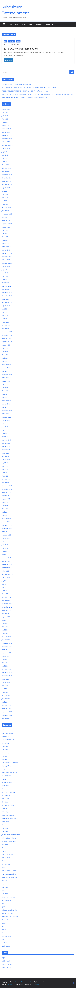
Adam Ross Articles (8, 733)
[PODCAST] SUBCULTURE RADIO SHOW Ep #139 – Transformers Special (25, 91)
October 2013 (6, 610)
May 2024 (5, 198)
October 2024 (6, 181)
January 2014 (6, 600)
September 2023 (7, 224)
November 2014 (7, 568)
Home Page (5, 822)
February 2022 (6, 286)
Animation (5, 746)
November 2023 (7, 217)
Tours (3, 926)
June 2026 (5, 116)
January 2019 (6, 404)
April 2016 (5, 512)
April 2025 (5, 161)
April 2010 (5, 702)
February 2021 (6, 325)
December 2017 (7, 446)
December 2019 (7, 371)
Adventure (5, 736)
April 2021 (5, 319)
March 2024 (5, 204)
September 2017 (7, 456)
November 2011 (7, 676)
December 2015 (7, 525)
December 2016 (7, 486)
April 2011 (5, 689)
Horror (4, 825)
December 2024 (7, 175)
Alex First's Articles (8, 740)
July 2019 (5, 384)
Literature (5, 844)
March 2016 (5, 515)
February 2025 (6, 168)
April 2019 (5, 394)
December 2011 (7, 672)
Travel (4, 930)
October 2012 (6, 650)
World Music (6, 946)
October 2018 (6, 414)
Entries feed (6, 961)
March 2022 (5, 283)
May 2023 (5, 237)
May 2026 (5, 119)
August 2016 (6, 499)
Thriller (4, 923)
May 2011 (5, 686)
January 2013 (6, 640)
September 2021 (7, 302)
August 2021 (6, 306)
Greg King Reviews (8, 815)
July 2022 (5, 270)
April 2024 (5, 201)
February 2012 (6, 669)
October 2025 (6, 142)
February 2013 (6, 636)
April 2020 (5, 358)
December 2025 (7, 135)
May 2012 (5, 663)
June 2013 (5, 623)
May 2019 (5, 391)
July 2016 (5, 502)
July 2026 (5, 112)
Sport (3, 903)
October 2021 (6, 299)
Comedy (4, 756)
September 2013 (7, 613)
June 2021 (5, 312)
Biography (5, 749)
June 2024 (5, 194)
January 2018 (6, 443)
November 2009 (7, 705)
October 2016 (6, 492)
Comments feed (7, 964)
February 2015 (6, 558)
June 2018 (5, 427)
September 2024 (7, 184)
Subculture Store (7, 913)
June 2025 (5, 155)
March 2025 (5, 165)
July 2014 (5, 581)
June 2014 (5, 584)
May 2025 (5, 158)
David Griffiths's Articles (9, 772)
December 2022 (7, 253)
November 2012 (7, 646)
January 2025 (6, 171)
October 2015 (6, 532)
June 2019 (5, 387)
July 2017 (5, 463)
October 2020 (6, 338)
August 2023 (6, 227)
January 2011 (6, 699)
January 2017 (6, 482)
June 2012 (5, 659)
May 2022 (5, 276)
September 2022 (7, 263)
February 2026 (6, 129)
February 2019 (6, 401)
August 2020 (6, 345)
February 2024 (6, 207)
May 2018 (5, 430)
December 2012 (7, 643)
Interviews (5, 828)
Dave (19, 45)
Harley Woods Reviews (9, 818)
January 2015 (6, 561)
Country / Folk (6, 766)
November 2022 (7, 256)
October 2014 (6, 571)
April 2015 (5, 551)
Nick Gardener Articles (9, 871)
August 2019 (6, 381)
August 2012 (6, 656)
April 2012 (5, 666)
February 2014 (6, 597)
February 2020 (6, 365)
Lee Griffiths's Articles (9, 841)
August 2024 (6, 188)
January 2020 (6, 368)
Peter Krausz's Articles (9, 874)
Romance (5, 894)
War (3, 939)
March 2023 (5, 243)
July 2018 (5, 424)
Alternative (5, 743)
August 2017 (6, 460)
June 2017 (5, 466)
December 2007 (7, 715)
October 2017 (6, 453)
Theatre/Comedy (7, 920)
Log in (4, 958)
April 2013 (5, 630)
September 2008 (7, 712)
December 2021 (7, 293)
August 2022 (6, 266)
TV (2, 933)
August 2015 (6, 538)
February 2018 (6, 440)
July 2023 (5, 230)
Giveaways (5, 812)
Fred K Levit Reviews (8, 805)
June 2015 (5, 545)
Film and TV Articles (8, 792)
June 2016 (5, 505)
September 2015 (7, 535)
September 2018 (7, 417)
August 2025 (6, 148)
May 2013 (5, 627)
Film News (11, 41)
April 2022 (5, 279)
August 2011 (6, 682)
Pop (3, 884)
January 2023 (6, 250)
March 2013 (5, 633)
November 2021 (7, 296)
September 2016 (7, 496)
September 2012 (7, 653)
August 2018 (6, 420)
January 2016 (6, 522)
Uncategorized (6, 936)
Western (4, 943)
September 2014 (7, 574)
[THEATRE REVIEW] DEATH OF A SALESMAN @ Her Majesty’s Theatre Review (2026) (29, 88)
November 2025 (7, 139)
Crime (4, 769)
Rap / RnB (5, 887)
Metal (3, 848)
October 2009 (6, 708)
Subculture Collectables (9, 910)
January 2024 (6, 211)
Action (4, 730)
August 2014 (6, 577)
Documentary (6, 776)
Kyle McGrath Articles (9, 838)
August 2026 (6, 109)
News (31, 24)
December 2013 (7, 604)
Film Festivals (6, 795)
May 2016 (5, 509)
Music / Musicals (7, 854)
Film (17, 24)
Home (10, 24)
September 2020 (7, 342)
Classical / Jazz (6, 753)
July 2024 (5, 191)
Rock (3, 890)
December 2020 (7, 332)
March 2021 (5, 322)
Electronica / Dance (8, 782)
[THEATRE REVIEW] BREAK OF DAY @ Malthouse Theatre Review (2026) (25, 97)
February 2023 (6, 247)
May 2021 (5, 315)
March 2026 (5, 125)
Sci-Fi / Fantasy (6, 900)
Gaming (4, 808)
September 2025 (7, 145)
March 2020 (5, 361)
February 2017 (6, 479)
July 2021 (5, 309)
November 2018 (7, 410)
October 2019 (6, 378)
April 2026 (5, 122)
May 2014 (5, 587)
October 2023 (6, 220)
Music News (6, 861)
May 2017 (5, 469)
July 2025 (5, 152)
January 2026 (6, 132)
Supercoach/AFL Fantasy (10, 917)
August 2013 (6, 617)
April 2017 (5, 473)
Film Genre (5, 799)
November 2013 (7, 607)
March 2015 (5, 555)
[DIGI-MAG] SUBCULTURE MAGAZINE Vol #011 (17, 84)
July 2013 (5, 620)
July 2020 (5, 348)
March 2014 (5, 594)
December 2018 (7, 407)
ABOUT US (49, 24)
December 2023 (7, 214)
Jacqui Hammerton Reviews (11, 835)
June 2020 (5, 351)
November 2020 (7, 335)
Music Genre (6, 858)
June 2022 (5, 273)
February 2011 (6, 695)
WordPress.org (6, 967)
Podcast (39, 24)
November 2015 (7, 528)
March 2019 (5, 397)
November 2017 (7, 450)
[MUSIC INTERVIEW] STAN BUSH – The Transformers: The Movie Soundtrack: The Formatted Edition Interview (38, 94)
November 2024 (7, 178)
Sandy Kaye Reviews (8, 897)
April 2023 (5, 240)
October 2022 (6, 260)
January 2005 (6, 718)
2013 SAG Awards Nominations (21, 48)
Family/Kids (5, 786)
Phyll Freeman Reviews (9, 877)
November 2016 (7, 489)
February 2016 (6, 519)
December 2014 (7, 564)
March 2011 (5, 692)
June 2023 (5, 234)
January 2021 (6, 329)
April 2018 (5, 433)
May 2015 (5, 548)
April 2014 (5, 591)
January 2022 (6, 289)
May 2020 (5, 355)
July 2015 (5, 541)
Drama (4, 779)
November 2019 (7, 374)
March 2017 (5, 476)
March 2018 (5, 437)
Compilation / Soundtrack (10, 763)
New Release (6, 864)
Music (24, 24)
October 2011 (6, 679)
